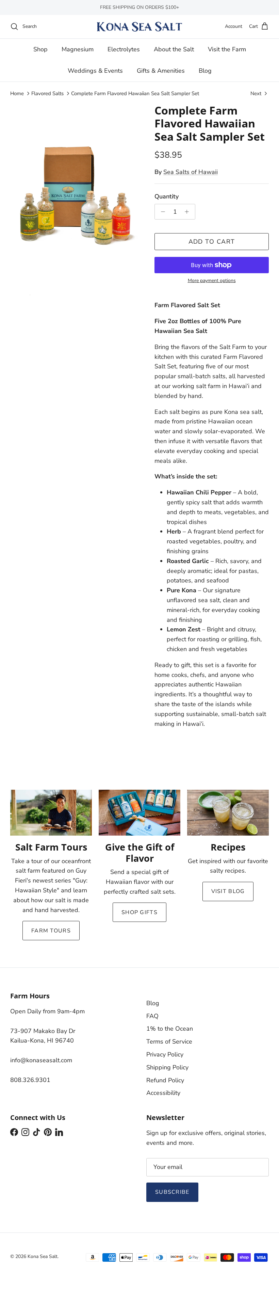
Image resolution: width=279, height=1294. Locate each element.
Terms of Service (169, 1041)
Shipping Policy (167, 1067)
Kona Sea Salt (43, 1256)
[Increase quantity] (188, 211)
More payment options (212, 281)
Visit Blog (228, 891)
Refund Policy (165, 1080)
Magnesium (78, 49)
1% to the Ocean (169, 1029)
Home (17, 93)
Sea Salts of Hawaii (190, 172)
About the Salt (174, 49)
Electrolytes (124, 49)
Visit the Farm (227, 49)
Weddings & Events (95, 71)
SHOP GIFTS (139, 912)
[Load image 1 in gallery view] (75, 201)
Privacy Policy (164, 1054)
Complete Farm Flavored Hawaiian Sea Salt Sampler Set (135, 93)
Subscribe (172, 1192)
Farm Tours (51, 930)
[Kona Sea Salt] (139, 27)
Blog (205, 71)
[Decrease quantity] (161, 211)
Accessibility (163, 1093)
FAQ (152, 1016)
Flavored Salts (47, 93)
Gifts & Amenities (161, 71)
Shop (40, 49)
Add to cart (211, 242)
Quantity (166, 196)
